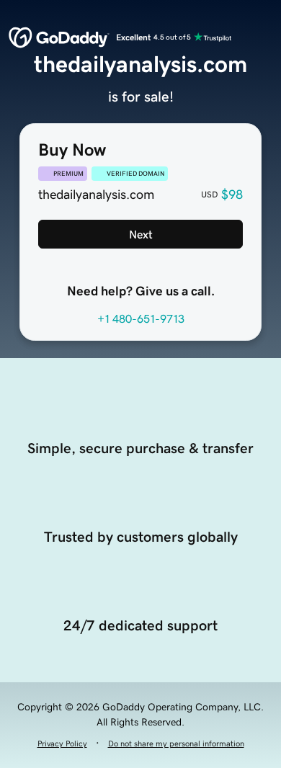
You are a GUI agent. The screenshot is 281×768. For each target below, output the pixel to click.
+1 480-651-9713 (140, 318)
